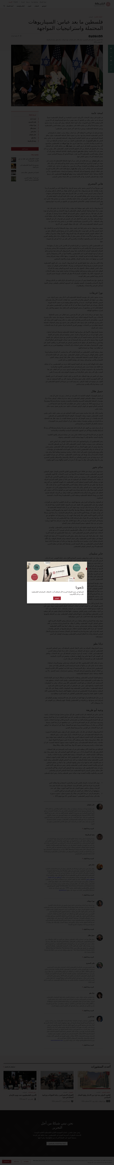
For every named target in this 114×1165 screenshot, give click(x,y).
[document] (57, 582)
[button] (29, 564)
